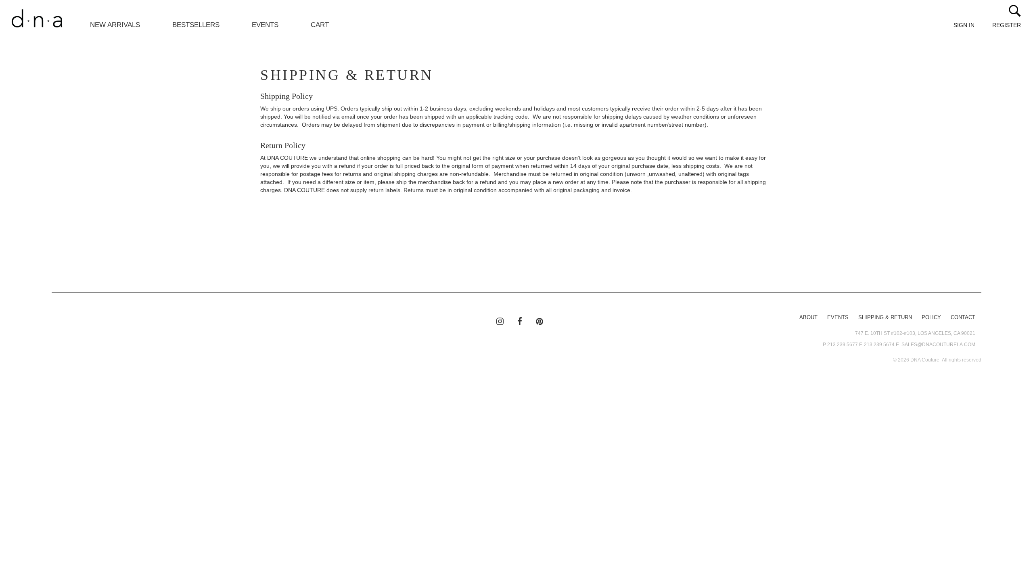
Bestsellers (196, 25)
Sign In (964, 25)
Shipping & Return (885, 317)
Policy (931, 317)
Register (1006, 25)
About (808, 317)
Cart (320, 25)
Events (265, 25)
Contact (963, 317)
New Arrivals (115, 25)
